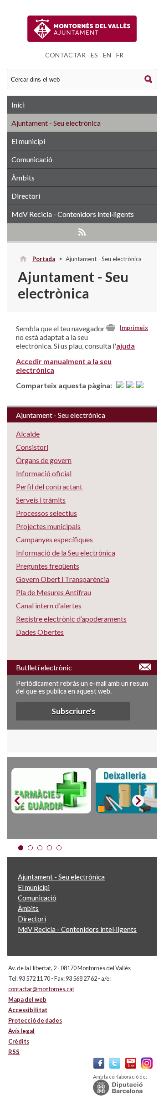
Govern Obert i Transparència (62, 579)
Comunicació (31, 159)
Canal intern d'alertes (49, 605)
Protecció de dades (35, 1020)
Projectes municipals (48, 526)
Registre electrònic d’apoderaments (71, 618)
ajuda (125, 345)
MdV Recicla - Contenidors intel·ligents (72, 214)
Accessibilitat (27, 1009)
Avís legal (21, 1030)
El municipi (28, 141)
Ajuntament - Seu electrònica (56, 122)
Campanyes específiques (54, 539)
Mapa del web (27, 999)
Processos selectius (46, 513)
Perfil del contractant (49, 486)
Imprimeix (134, 327)
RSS (82, 232)
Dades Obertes (40, 632)
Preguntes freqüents (47, 565)
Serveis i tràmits (41, 499)
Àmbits (23, 177)
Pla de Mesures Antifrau (53, 592)
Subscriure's (73, 711)
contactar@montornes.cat (41, 989)
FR (119, 55)
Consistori (32, 446)
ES (94, 55)
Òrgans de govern (44, 460)
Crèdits (18, 1041)
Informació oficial (44, 473)
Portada (43, 258)
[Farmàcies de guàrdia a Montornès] (51, 790)
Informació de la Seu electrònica (65, 552)
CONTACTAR (65, 55)
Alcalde (28, 433)
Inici (18, 104)
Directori (25, 195)
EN (107, 55)
